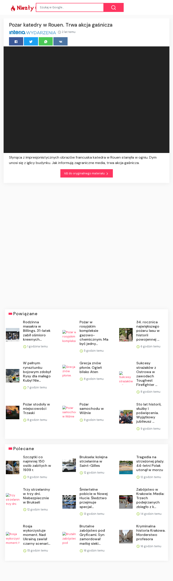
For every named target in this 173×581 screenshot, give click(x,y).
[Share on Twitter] (31, 41)
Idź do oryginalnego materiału (84, 173)
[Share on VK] (60, 41)
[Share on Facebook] (16, 41)
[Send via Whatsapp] (46, 41)
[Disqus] (86, 243)
